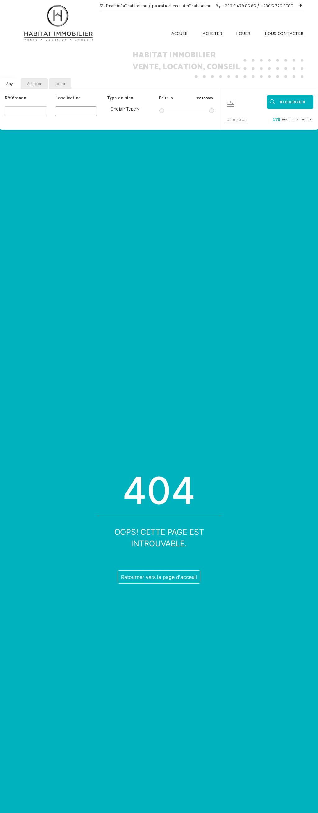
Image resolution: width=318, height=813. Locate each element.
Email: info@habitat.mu (126, 5)
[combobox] (76, 111)
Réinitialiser (236, 120)
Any (9, 83)
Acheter (212, 34)
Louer (243, 34)
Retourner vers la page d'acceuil (159, 577)
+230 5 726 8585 (277, 5)
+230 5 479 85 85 (239, 5)
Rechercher (292, 102)
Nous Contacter (284, 34)
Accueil (180, 34)
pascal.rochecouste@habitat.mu (181, 5)
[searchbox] (58, 111)
